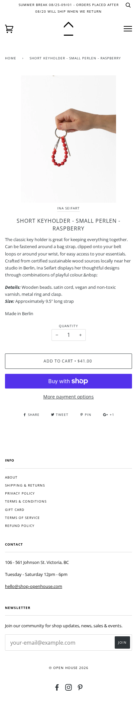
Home (10, 58)
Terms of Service (22, 518)
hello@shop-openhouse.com (33, 586)
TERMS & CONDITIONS (26, 501)
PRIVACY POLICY (20, 493)
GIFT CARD (14, 510)
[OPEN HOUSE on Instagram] (68, 689)
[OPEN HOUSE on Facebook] (57, 689)
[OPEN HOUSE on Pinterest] (80, 689)
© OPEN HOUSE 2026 (68, 668)
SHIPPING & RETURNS (25, 485)
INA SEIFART (68, 208)
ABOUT (11, 477)
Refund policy (20, 526)
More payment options (68, 397)
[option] (68, 139)
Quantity (68, 326)
